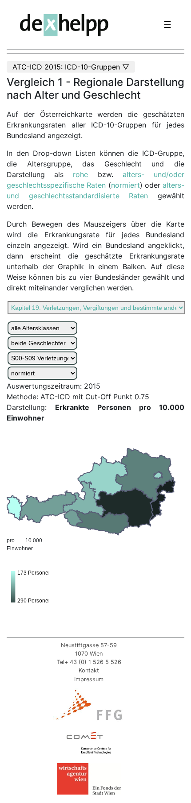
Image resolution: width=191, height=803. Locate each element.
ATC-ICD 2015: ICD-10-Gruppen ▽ (70, 66)
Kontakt (89, 670)
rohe (85, 174)
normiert (125, 185)
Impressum (88, 679)
